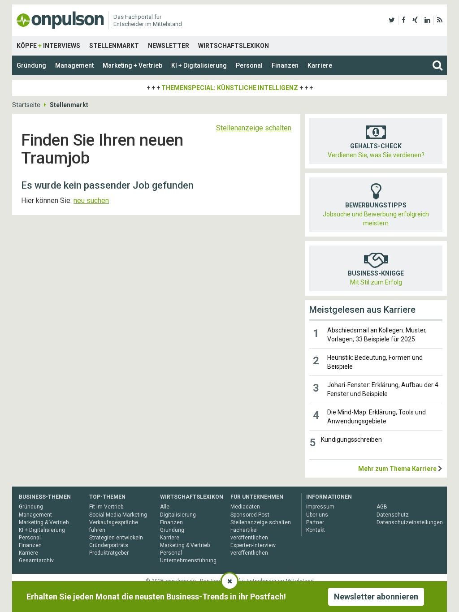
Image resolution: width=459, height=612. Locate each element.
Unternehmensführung (188, 560)
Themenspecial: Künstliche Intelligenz (229, 87)
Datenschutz (393, 515)
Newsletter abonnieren (376, 596)
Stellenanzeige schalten (253, 128)
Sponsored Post (249, 515)
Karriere (319, 65)
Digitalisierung (178, 515)
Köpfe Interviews (48, 45)
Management (74, 65)
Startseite (26, 104)
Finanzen (285, 65)
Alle (164, 507)
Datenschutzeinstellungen (410, 522)
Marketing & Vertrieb (44, 522)
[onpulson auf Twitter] (392, 20)
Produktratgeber (109, 553)
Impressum (320, 507)
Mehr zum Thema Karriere (397, 468)
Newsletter (168, 45)
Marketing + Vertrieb (132, 65)
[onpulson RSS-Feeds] (439, 20)
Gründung (31, 65)
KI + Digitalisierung (199, 65)
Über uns (317, 515)
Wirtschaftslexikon (233, 45)
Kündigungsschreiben (351, 439)
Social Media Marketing (118, 515)
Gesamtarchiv (36, 560)
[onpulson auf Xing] (415, 20)
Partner (315, 522)
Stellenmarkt (114, 45)
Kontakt (315, 530)
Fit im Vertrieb (106, 507)
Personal (249, 65)
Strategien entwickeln (116, 537)
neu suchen (91, 200)
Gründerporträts (108, 545)
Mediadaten (245, 507)
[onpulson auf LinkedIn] (427, 20)
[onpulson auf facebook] (404, 20)
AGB (382, 507)
